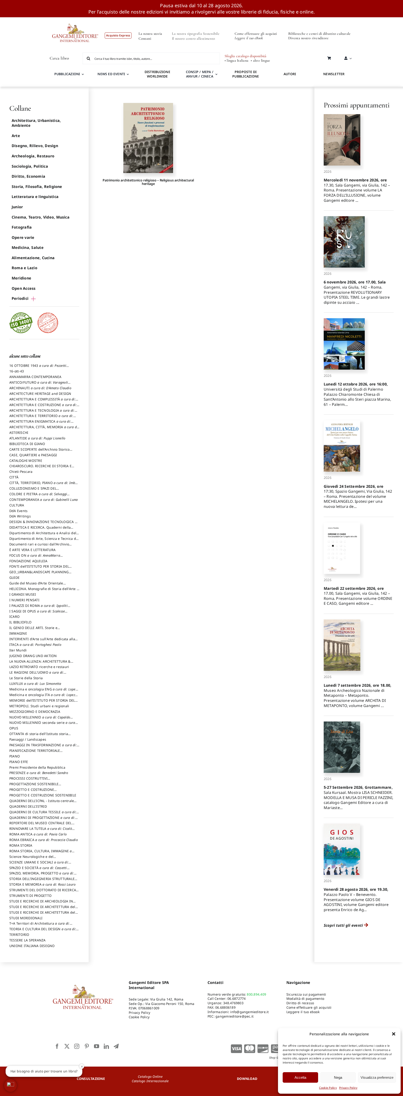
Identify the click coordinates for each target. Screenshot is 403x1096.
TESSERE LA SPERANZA (27, 940)
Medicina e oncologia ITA (42, 697)
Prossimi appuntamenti (357, 105)
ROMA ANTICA (38, 834)
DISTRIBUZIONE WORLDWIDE (157, 74)
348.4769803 (233, 1003)
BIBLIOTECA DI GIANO (27, 444)
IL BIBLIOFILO (20, 622)
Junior (17, 206)
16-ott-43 (16, 371)
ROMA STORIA (20, 845)
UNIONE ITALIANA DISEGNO (32, 946)
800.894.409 (256, 994)
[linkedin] (106, 1046)
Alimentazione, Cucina (33, 257)
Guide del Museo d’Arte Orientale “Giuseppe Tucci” (36, 585)
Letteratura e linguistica (35, 196)
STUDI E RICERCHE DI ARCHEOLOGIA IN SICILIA (41, 903)
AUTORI (290, 74)
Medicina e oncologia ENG (43, 691)
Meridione (21, 278)
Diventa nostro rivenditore (308, 38)
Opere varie (23, 237)
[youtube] (96, 1046)
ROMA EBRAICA (43, 840)
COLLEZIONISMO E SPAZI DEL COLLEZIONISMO (42, 490)
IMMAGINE (18, 633)
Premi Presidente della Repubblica (37, 767)
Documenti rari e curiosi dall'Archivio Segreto (39, 546)
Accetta (300, 1077)
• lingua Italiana (236, 60)
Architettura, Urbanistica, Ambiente (36, 123)
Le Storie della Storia (26, 678)
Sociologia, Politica (30, 166)
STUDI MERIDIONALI (25, 918)
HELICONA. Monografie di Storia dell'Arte (44, 591)
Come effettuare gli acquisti (256, 33)
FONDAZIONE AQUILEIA (28, 561)
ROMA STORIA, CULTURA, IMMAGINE (40, 853)
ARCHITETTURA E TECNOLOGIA (42, 412)
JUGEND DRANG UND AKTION (33, 656)
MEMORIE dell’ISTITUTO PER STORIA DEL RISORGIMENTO (42, 702)
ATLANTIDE (37, 438)
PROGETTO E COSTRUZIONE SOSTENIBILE (42, 795)
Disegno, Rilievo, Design (35, 145)
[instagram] (76, 1046)
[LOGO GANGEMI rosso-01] (75, 19)
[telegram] (116, 1046)
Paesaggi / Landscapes (27, 739)
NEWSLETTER (333, 74)
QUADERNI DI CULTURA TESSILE (42, 814)
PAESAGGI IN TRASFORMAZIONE (43, 747)
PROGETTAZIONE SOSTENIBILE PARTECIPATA (34, 786)
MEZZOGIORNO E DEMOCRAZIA (34, 711)
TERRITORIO (19, 934)
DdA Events (18, 511)
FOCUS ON (34, 557)
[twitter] (66, 1046)
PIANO (14, 756)
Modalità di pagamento (305, 998)
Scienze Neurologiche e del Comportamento (31, 858)
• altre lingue (260, 60)
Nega (338, 1077)
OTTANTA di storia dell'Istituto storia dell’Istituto (39, 736)
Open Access (24, 288)
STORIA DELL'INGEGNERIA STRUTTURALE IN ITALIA (42, 881)
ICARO (14, 616)
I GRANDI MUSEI (22, 594)
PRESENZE (38, 773)
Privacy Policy (348, 1088)
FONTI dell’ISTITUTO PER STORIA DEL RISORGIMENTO (39, 568)
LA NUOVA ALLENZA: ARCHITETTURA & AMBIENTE (40, 663)
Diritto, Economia (28, 176)
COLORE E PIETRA (38, 496)
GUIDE (14, 577)
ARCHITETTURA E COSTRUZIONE (43, 407)
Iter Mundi (18, 650)
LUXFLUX (35, 683)
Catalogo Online (150, 1076)
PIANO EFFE (18, 762)
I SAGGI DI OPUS (37, 613)
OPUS (13, 728)
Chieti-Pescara (20, 471)
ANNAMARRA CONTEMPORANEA (35, 377)
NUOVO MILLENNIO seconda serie (42, 724)
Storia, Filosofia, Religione (37, 186)
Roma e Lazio (24, 267)
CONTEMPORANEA (43, 499)
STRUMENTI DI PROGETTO (30, 895)
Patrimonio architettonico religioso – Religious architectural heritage (148, 182)
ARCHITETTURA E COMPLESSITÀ (42, 401)
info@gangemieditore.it (249, 1012)
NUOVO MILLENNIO (39, 719)
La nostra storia (150, 33)
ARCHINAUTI (40, 388)
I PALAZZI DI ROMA (38, 607)
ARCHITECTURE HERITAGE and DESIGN (40, 393)
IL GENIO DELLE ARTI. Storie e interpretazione (33, 630)
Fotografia (22, 227)
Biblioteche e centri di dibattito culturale (319, 33)
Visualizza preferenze (377, 1077)
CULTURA (16, 505)
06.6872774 (236, 998)
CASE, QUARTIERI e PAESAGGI (33, 455)
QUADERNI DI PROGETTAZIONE (42, 819)
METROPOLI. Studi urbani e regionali (39, 706)
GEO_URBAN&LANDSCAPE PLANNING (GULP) (39, 574)
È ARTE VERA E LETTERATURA (32, 550)
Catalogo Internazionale (150, 1081)
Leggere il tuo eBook (249, 38)
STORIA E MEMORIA (42, 884)
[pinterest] (86, 1046)
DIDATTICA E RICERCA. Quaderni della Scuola (40, 529)
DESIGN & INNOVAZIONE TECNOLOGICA (43, 524)
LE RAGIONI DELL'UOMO (36, 674)
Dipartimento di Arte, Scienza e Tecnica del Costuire (44, 540)
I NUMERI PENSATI (24, 600)
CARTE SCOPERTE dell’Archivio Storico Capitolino (39, 451)
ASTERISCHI (18, 432)
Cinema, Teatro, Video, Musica (40, 217)
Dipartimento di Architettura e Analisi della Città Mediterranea (44, 535)
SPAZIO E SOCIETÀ (38, 870)
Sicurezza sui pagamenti (306, 994)
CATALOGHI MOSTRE (25, 460)
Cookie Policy (328, 1088)
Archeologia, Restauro (33, 156)
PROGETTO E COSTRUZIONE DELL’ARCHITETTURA (31, 791)
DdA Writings (20, 516)
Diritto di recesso (300, 1003)
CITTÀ (13, 477)
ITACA (35, 644)
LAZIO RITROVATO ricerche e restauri (39, 667)
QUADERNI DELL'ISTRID (28, 806)
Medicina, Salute (28, 247)
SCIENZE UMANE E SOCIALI (39, 864)
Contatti (145, 38)
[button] (393, 1034)
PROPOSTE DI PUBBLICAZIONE (245, 74)
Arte (16, 135)
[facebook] (57, 1046)
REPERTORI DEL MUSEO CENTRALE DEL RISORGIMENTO (40, 825)
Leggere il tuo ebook (303, 1012)
